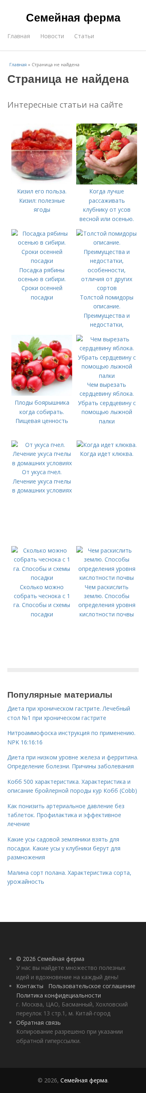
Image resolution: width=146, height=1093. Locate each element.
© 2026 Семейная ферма (50, 959)
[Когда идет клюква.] (107, 445)
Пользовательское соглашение (91, 986)
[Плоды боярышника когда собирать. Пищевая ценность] (41, 393)
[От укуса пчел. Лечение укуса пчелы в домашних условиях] (41, 463)
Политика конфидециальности (58, 995)
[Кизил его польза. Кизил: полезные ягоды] (41, 182)
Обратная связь (38, 1022)
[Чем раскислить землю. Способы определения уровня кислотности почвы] (106, 577)
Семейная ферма (73, 17)
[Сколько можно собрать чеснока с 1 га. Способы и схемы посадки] (41, 577)
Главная (18, 36)
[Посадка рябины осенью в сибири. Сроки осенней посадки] (41, 261)
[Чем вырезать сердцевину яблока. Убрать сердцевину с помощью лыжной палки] (106, 376)
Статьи (84, 36)
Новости (52, 36)
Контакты (29, 986)
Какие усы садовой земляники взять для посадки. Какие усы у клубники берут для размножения (63, 848)
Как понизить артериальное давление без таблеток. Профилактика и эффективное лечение (66, 815)
